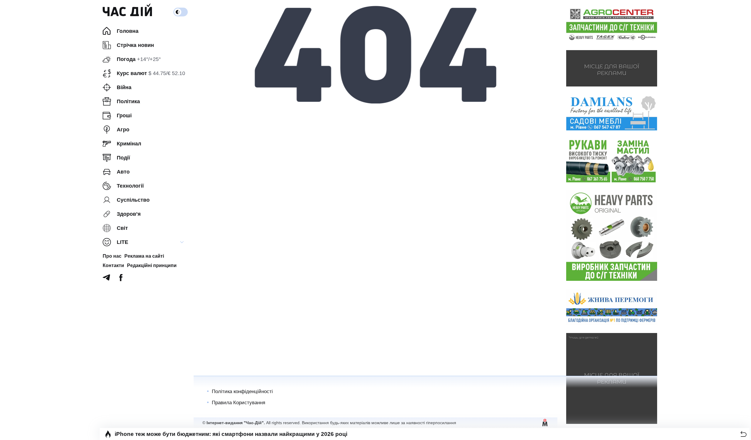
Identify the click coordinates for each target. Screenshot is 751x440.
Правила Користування (238, 402)
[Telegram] (106, 279)
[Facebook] (121, 279)
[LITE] (182, 242)
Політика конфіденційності (242, 391)
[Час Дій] (127, 12)
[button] (744, 434)
